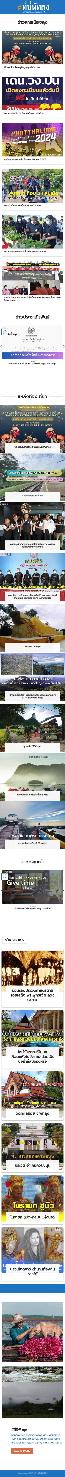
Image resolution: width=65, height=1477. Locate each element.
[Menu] (4, 7)
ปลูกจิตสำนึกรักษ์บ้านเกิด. (48, 1443)
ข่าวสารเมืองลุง (34, 1435)
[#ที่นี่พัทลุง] (33, 7)
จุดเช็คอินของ (29, 1439)
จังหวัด (18, 1435)
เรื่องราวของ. (50, 1439)
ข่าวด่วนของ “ (22, 1443)
